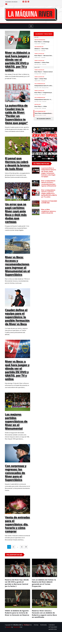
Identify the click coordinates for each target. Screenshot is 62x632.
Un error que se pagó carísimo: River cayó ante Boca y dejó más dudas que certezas (15, 212)
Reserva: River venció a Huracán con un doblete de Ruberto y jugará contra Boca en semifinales (44, 613)
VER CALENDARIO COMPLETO (44, 118)
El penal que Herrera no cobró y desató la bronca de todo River (17, 163)
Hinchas (36, 625)
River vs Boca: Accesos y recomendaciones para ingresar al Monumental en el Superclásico (17, 265)
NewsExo (8, 627)
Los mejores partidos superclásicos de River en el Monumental (16, 421)
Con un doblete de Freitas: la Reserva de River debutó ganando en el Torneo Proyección (44, 583)
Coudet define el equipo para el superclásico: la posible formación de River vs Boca (17, 317)
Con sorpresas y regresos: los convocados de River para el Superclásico (15, 473)
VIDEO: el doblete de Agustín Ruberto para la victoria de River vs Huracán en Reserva (17, 612)
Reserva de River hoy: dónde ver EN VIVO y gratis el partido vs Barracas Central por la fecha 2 (17, 583)
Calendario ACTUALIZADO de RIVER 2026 (49, 202)
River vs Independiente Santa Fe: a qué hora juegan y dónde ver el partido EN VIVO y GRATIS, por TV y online (49, 193)
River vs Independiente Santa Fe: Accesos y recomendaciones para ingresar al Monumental (48, 183)
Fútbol (16, 625)
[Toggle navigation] (31, 26)
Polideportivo (28, 625)
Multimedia (43, 625)
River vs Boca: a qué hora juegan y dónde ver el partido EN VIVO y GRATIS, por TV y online (17, 370)
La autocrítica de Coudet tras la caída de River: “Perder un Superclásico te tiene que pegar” (16, 114)
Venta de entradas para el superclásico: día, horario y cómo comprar (17, 524)
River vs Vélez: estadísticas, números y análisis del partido (48, 211)
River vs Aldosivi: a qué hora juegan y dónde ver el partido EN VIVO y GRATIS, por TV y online (17, 61)
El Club (21, 626)
